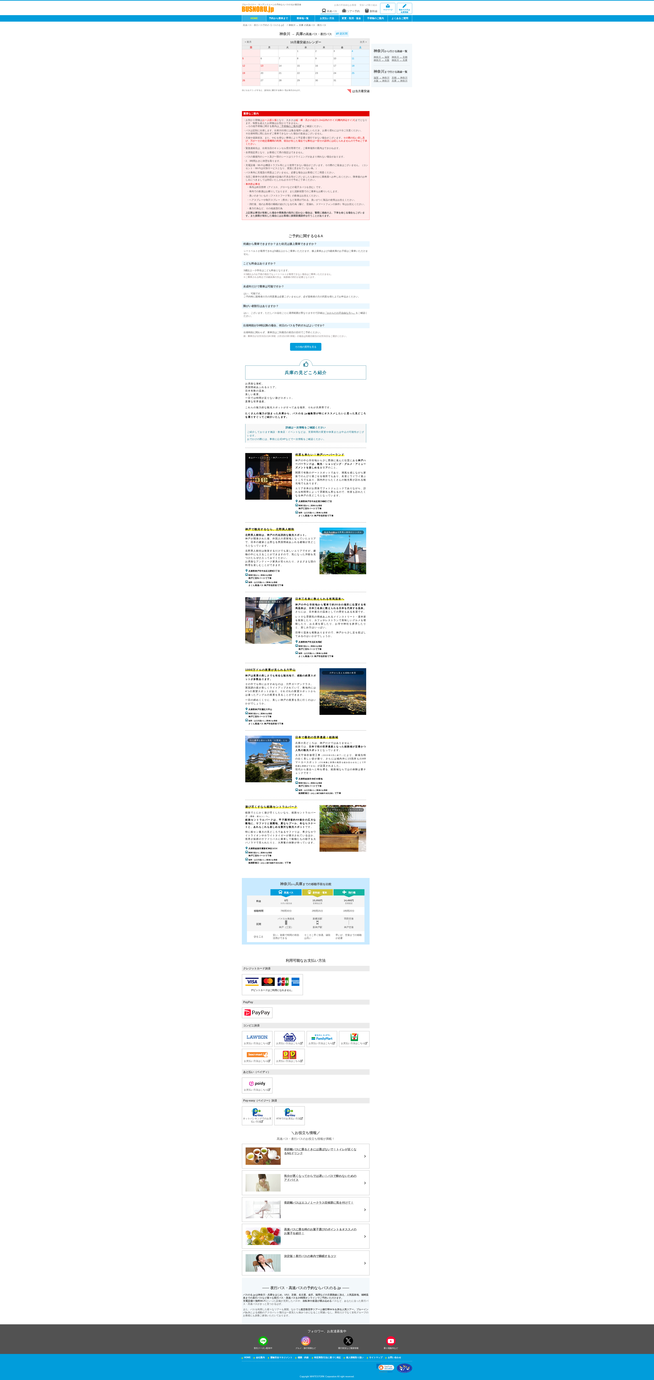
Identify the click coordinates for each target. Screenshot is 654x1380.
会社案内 (260, 1357)
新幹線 (373, 11)
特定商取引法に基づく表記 (327, 1357)
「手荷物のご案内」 (290, 126)
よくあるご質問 (400, 18)
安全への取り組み (368, 5)
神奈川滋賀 (381, 57)
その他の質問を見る (305, 346)
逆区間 (343, 33)
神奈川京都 (399, 57)
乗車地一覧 (303, 18)
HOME (254, 18)
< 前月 (248, 42)
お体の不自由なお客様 (345, 5)
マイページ (388, 10)
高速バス (332, 11)
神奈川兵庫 (399, 60)
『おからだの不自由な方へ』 (340, 313)
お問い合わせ (394, 1357)
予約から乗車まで (278, 18)
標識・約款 (303, 1357)
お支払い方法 (327, 18)
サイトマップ (376, 1357)
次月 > (363, 42)
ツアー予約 (353, 11)
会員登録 (404, 11)
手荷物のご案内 (375, 18)
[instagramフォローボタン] (305, 1341)
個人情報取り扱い (355, 1357)
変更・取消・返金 (351, 18)
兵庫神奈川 (399, 80)
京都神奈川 (399, 77)
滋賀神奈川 (381, 77)
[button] (385, 1368)
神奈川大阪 (381, 60)
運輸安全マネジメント (281, 1357)
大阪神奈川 (381, 80)
